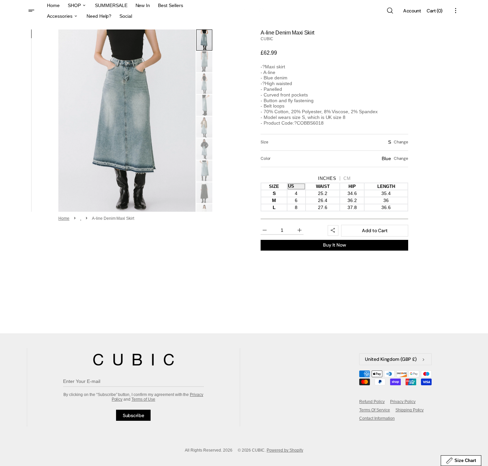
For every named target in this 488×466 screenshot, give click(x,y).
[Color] (334, 159)
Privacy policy (403, 401)
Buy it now (334, 245)
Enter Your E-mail (81, 381)
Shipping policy (409, 410)
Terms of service (374, 410)
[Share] (333, 230)
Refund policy (372, 401)
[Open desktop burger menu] (32, 10)
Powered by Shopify (285, 450)
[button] (389, 10)
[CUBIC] (133, 359)
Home (63, 218)
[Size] (334, 142)
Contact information (376, 418)
